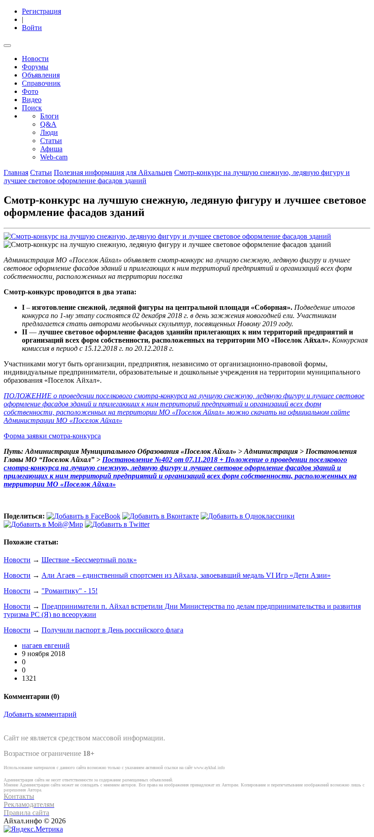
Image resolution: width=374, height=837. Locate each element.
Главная (16, 172)
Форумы (35, 67)
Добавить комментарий (40, 714)
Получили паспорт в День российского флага (112, 630)
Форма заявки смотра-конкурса (52, 436)
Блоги (49, 116)
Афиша (51, 149)
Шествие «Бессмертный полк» (89, 560)
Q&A (48, 124)
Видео (32, 99)
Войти (32, 27)
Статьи (51, 140)
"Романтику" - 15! (70, 591)
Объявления (41, 75)
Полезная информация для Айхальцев (113, 172)
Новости (35, 58)
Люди (49, 132)
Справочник (41, 83)
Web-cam (54, 157)
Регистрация (41, 11)
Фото (30, 91)
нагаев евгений (46, 645)
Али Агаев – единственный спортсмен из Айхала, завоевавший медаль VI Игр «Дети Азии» (186, 575)
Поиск (32, 108)
